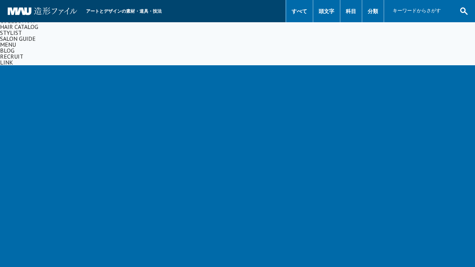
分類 (373, 11)
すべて (299, 11)
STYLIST (11, 32)
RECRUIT (11, 56)
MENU (8, 44)
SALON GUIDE (18, 38)
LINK (6, 62)
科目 (351, 11)
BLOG (7, 50)
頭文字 (326, 11)
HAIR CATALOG (19, 26)
